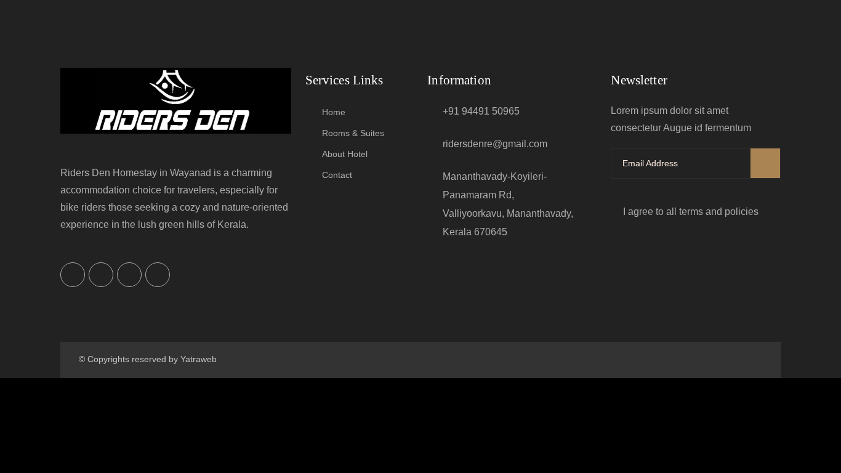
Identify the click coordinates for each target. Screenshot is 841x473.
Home (333, 112)
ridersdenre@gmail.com (495, 144)
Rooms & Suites (353, 133)
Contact (337, 175)
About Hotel (345, 154)
